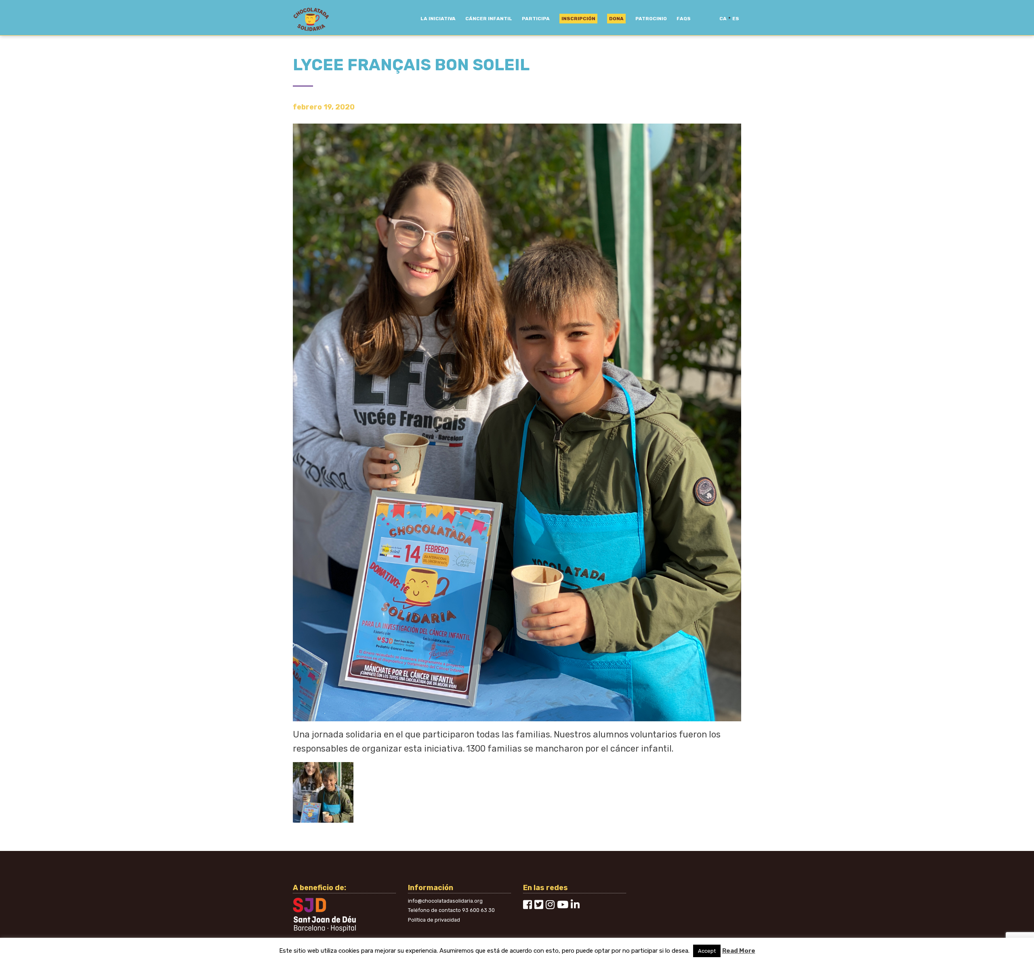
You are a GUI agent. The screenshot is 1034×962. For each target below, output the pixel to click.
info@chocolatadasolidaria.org (445, 901)
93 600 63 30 (478, 910)
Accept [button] (707, 951)
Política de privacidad (434, 920)
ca (723, 18)
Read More (738, 950)
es (735, 18)
